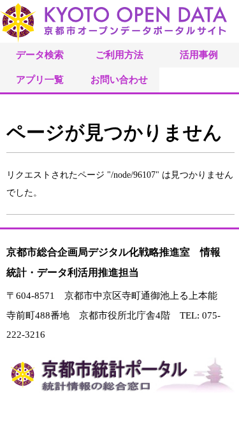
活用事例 (199, 54)
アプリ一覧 (40, 79)
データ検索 (40, 54)
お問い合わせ (119, 79)
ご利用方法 (119, 54)
